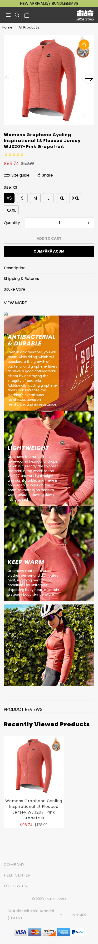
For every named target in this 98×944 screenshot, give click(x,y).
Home (7, 27)
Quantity (12, 222)
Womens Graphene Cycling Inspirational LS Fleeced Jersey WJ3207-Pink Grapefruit (33, 809)
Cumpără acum (49, 251)
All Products (29, 27)
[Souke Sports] (85, 15)
